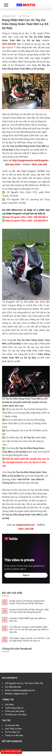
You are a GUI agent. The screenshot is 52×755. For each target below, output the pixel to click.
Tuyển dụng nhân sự (14, 708)
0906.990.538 (15, 687)
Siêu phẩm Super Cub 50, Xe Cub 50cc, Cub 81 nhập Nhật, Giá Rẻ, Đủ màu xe (29, 639)
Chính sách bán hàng (14, 711)
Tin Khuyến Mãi (12, 725)
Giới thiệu (9, 704)
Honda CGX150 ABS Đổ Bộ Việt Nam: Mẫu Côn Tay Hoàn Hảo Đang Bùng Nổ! (29, 610)
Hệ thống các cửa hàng (15, 714)
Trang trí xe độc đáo (14, 735)
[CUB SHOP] (26, 4)
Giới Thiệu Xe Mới (13, 729)
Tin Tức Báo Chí (12, 732)
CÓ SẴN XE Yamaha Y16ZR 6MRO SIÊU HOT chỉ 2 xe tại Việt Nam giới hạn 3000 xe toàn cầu (29, 629)
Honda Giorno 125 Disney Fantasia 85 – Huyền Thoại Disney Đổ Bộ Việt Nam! (27, 602)
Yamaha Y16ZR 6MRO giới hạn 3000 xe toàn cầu (27, 619)
